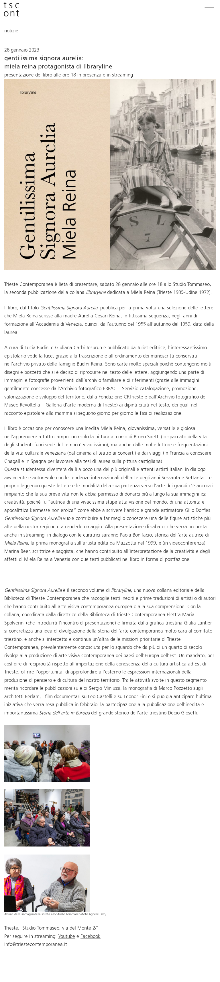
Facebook (90, 936)
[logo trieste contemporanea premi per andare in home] (11, 10)
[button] (209, 9)
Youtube (66, 936)
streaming (33, 535)
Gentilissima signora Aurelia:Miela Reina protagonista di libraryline (58, 63)
